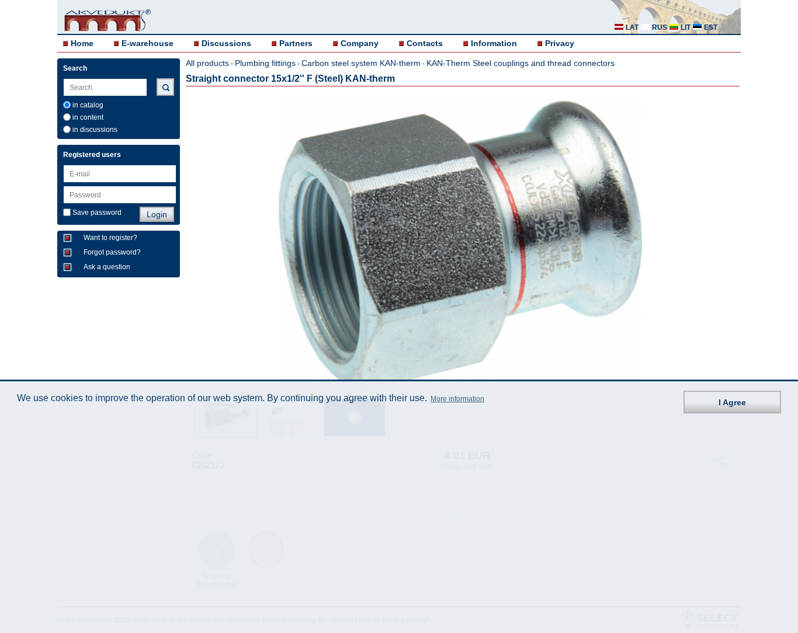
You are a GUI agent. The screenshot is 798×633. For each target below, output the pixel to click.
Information (494, 43)
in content (87, 117)
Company (360, 43)
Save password (97, 212)
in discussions (94, 130)
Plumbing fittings (265, 63)
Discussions (226, 43)
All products (207, 63)
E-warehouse (148, 43)
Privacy (559, 43)
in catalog (87, 105)
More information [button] (457, 399)
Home (82, 43)
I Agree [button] (732, 402)
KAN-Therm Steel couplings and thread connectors (520, 63)
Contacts (425, 43)
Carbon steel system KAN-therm (361, 63)
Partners (296, 43)
